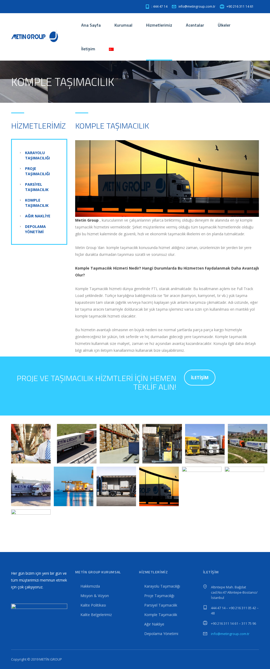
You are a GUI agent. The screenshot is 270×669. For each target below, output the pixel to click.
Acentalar (195, 25)
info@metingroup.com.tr (230, 633)
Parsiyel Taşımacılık (37, 187)
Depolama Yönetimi (35, 229)
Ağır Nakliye (37, 215)
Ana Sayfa (91, 25)
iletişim (200, 377)
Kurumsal (123, 25)
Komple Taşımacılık (37, 203)
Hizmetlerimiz (159, 25)
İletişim (88, 49)
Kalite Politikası (93, 605)
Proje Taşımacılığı (37, 171)
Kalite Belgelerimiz (96, 614)
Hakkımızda (90, 586)
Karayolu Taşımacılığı (37, 155)
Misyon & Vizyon (94, 595)
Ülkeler (224, 25)
